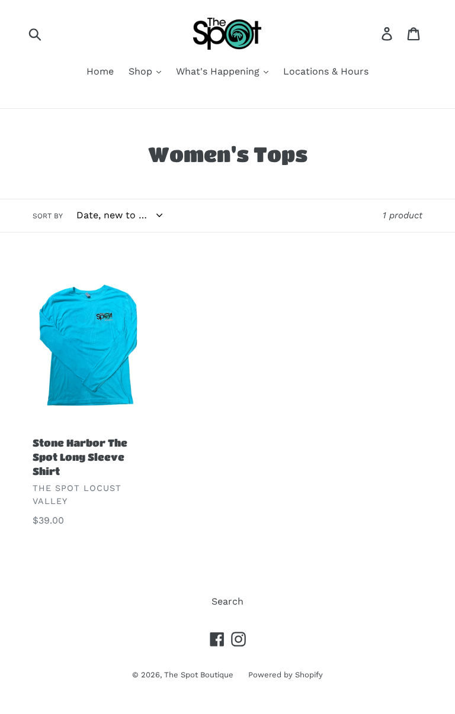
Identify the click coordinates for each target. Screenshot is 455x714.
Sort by (48, 216)
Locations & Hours (326, 71)
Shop (142, 71)
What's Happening (219, 71)
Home (100, 71)
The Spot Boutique (198, 674)
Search (227, 601)
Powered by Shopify (285, 674)
